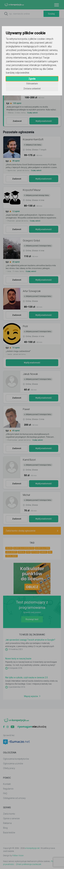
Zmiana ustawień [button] (32, 88)
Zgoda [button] (32, 78)
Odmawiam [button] (32, 83)
